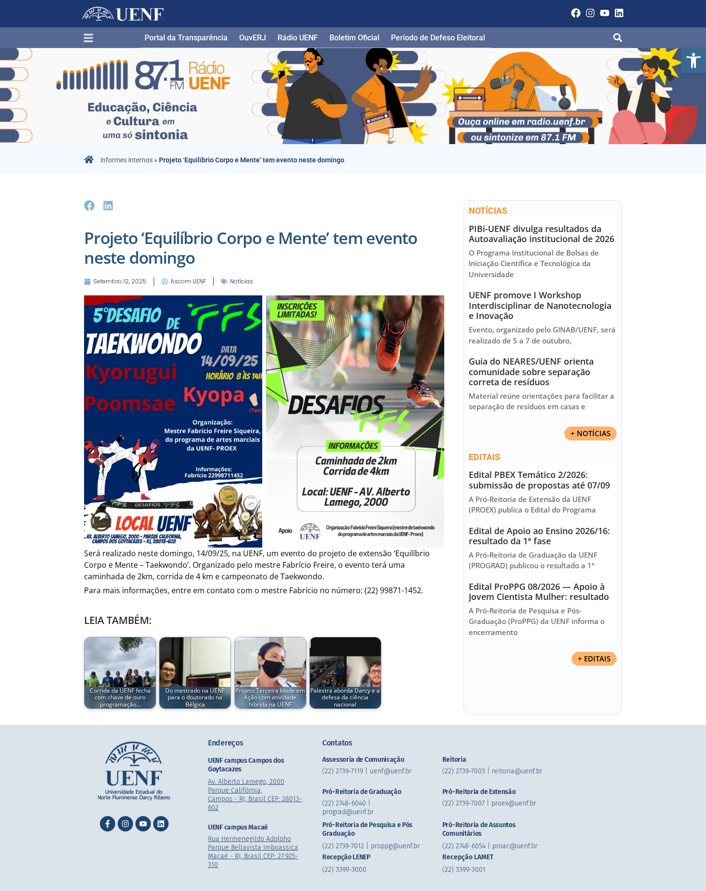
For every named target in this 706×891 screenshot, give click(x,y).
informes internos (126, 160)
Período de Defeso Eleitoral (438, 37)
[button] (693, 60)
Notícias (241, 281)
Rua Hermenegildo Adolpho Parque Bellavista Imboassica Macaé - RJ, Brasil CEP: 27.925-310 (253, 852)
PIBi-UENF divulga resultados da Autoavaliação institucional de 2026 (541, 234)
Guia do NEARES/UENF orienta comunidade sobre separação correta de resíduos (531, 371)
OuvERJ (252, 37)
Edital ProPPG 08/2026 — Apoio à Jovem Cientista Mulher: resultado (539, 592)
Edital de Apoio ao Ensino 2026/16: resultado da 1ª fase (539, 536)
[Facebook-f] (107, 823)
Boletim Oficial (354, 37)
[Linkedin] (619, 13)
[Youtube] (604, 13)
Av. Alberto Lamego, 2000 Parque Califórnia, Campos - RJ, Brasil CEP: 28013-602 (255, 795)
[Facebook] (576, 13)
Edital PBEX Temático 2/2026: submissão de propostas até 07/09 (539, 480)
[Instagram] (590, 13)
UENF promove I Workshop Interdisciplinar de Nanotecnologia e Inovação (540, 305)
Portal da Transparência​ (186, 37)
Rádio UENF (298, 37)
